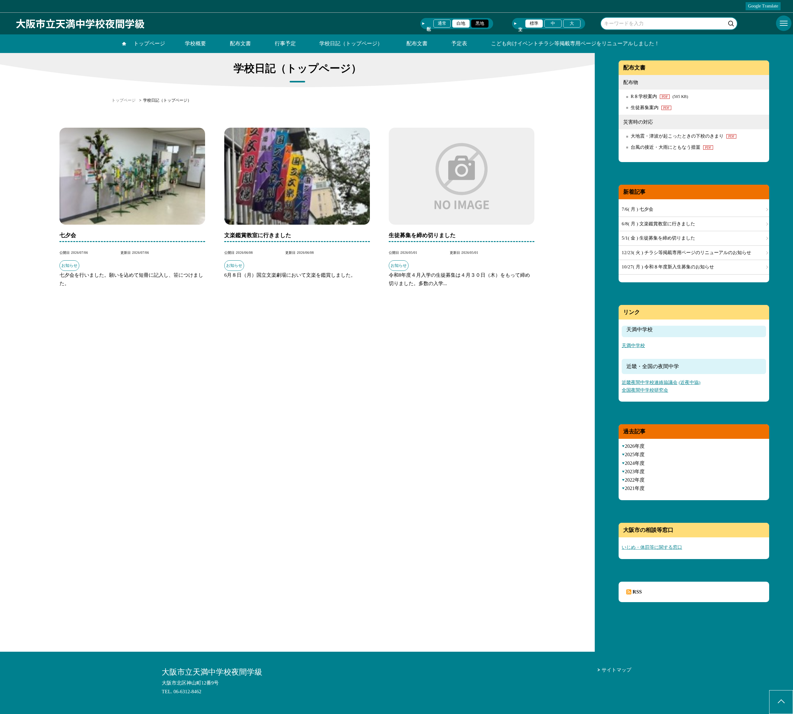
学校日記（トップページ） (351, 43)
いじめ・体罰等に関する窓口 (652, 547)
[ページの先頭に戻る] (781, 702)
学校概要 (195, 43)
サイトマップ (616, 669)
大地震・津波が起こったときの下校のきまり (682, 136)
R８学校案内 (659, 96)
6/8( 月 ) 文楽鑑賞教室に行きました (658, 223)
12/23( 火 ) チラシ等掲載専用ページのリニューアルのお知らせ (686, 252)
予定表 (459, 43)
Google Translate (763, 6)
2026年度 (635, 446)
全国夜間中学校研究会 (645, 390)
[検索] (732, 22)
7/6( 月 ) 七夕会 (637, 209)
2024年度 (635, 463)
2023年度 (635, 471)
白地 (461, 23)
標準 (534, 23)
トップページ (149, 43)
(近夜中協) (689, 382)
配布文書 (240, 43)
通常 (442, 23)
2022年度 (635, 480)
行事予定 (285, 43)
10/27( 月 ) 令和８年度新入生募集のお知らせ (668, 266)
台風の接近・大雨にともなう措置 (671, 147)
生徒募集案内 (650, 107)
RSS (637, 591)
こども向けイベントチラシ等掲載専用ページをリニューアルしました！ (575, 43)
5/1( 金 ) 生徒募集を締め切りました (658, 238)
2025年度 (635, 454)
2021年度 (635, 488)
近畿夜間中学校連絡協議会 (649, 382)
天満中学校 (633, 345)
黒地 (479, 23)
